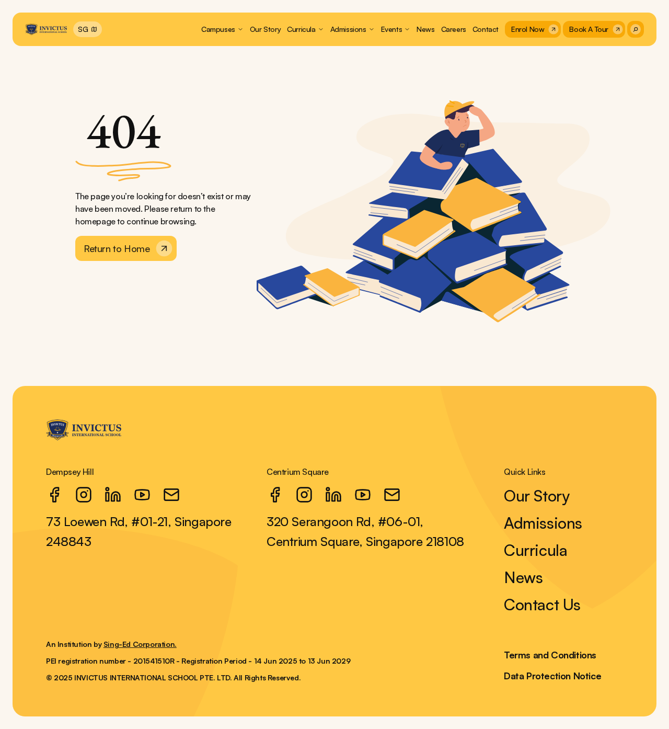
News (425, 29)
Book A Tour (588, 29)
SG (83, 29)
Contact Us (542, 604)
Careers (453, 29)
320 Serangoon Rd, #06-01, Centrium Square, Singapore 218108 (365, 531)
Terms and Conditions (550, 654)
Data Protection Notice (552, 675)
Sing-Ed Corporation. (140, 644)
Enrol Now (527, 29)
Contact (485, 29)
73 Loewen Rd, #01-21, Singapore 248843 (139, 531)
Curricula (535, 550)
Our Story (265, 29)
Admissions (543, 523)
